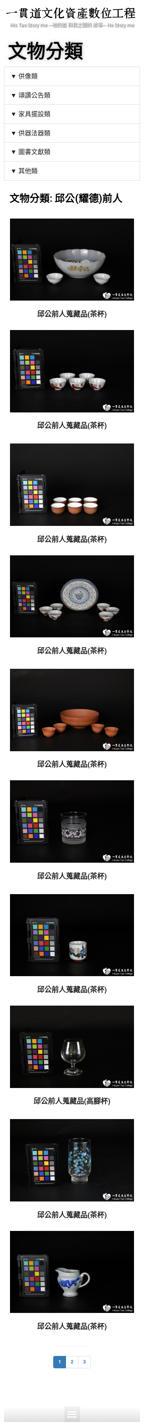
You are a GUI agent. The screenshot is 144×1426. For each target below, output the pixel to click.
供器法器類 (34, 132)
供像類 (28, 75)
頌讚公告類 (34, 95)
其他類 (28, 170)
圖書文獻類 (34, 151)
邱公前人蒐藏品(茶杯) (72, 314)
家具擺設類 (34, 113)
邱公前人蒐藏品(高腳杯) (72, 1101)
